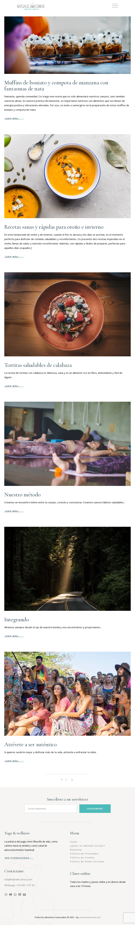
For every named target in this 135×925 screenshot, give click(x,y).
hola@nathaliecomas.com (18, 879)
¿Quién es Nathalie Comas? (87, 845)
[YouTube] (10, 894)
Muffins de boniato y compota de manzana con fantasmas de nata (56, 85)
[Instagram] (6, 894)
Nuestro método (22, 494)
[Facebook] (19, 894)
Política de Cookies (82, 857)
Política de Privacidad (84, 853)
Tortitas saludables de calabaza (38, 365)
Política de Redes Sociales (87, 861)
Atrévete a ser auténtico (30, 744)
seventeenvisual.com (90, 917)
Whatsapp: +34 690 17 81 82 (19, 885)
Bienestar (76, 849)
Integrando (16, 619)
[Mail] (24, 894)
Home (73, 841)
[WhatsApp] (15, 894)
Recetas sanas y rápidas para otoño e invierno (53, 226)
